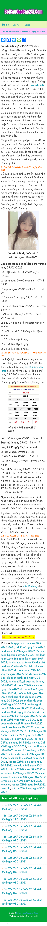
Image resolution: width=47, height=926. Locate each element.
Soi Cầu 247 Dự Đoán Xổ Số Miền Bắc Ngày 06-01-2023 (21, 849)
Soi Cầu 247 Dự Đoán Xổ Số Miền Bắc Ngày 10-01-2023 (21, 828)
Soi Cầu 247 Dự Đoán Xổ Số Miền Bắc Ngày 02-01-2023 (21, 891)
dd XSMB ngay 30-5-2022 (30, 647)
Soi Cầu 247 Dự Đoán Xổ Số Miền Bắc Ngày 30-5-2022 (23, 31)
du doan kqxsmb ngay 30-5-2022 (22, 653)
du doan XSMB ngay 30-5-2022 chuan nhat (21, 698)
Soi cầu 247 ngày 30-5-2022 (17, 738)
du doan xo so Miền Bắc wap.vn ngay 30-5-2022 (21, 672)
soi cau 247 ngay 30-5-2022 (27, 735)
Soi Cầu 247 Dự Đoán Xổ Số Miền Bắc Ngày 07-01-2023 (21, 838)
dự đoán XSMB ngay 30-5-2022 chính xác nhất (22, 694)
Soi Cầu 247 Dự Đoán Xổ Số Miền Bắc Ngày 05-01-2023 (21, 859)
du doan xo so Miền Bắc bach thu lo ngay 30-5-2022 (23, 658)
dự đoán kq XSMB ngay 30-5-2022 (20, 651)
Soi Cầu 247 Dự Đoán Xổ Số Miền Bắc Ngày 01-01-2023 (21, 901)
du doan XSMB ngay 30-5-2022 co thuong (21, 702)
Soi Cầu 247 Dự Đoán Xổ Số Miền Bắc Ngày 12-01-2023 (21, 807)
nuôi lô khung (30, 586)
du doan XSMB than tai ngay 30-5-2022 (23, 714)
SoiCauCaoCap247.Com (27, 912)
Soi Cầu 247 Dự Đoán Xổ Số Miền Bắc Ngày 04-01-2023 (21, 870)
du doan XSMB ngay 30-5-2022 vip (20, 712)
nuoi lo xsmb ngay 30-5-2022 (17, 727)
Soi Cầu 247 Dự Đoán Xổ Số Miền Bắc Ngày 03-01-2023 (21, 880)
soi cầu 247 (38, 85)
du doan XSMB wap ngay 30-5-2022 (23, 717)
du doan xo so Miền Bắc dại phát (27, 662)
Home (5, 24)
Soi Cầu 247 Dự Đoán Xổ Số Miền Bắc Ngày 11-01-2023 (21, 817)
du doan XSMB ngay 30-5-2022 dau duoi (22, 706)
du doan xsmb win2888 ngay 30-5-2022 (22, 721)
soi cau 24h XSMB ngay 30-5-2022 (23, 744)
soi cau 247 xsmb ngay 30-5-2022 (22, 740)
